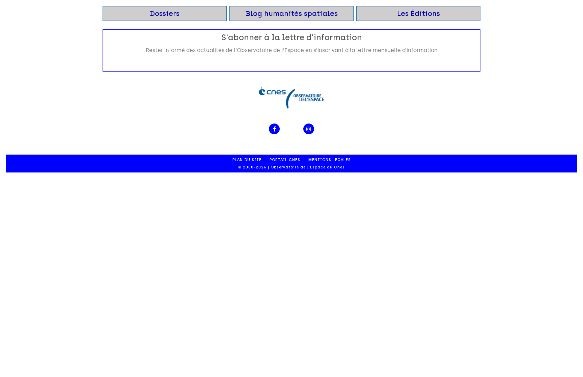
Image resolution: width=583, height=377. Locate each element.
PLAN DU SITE (246, 160)
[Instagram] (308, 129)
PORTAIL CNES (285, 160)
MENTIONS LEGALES (329, 160)
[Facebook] (274, 129)
